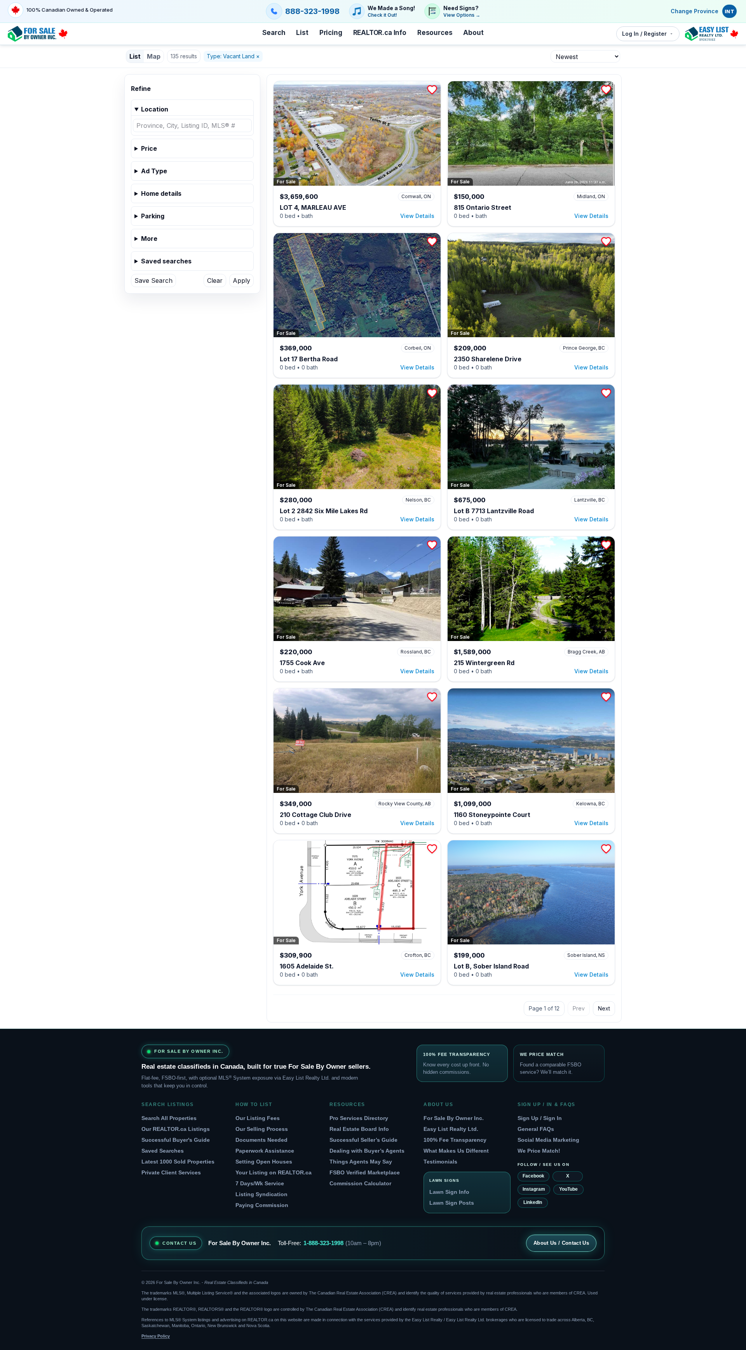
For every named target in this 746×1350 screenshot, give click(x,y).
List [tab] (135, 56)
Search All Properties (169, 1118)
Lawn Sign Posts (451, 1203)
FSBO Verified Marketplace (364, 1172)
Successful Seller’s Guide (363, 1140)
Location (154, 109)
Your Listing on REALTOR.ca (273, 1172)
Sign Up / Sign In (540, 1118)
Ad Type (154, 171)
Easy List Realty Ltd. (451, 1129)
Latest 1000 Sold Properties (177, 1161)
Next (604, 1008)
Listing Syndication (261, 1194)
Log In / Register (644, 33)
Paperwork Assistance (264, 1151)
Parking (152, 216)
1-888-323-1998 (323, 1243)
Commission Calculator (360, 1183)
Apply (241, 280)
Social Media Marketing (548, 1140)
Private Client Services (171, 1172)
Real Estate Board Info (359, 1129)
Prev (579, 1008)
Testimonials (440, 1161)
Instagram (534, 1189)
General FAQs (536, 1129)
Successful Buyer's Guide (175, 1140)
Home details (161, 193)
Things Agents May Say (360, 1161)
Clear (215, 280)
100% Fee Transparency (455, 1140)
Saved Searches (162, 1151)
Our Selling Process (261, 1129)
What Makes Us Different (456, 1151)
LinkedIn (532, 1202)
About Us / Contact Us (561, 1243)
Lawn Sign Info (449, 1192)
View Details (417, 216)
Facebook (533, 1176)
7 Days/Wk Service (259, 1183)
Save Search (153, 280)
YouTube (568, 1189)
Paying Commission (261, 1205)
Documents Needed (261, 1140)
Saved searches (166, 261)
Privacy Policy (155, 1336)
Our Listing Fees (257, 1118)
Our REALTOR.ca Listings (175, 1129)
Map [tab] (153, 56)
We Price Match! (539, 1151)
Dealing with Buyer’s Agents (366, 1151)
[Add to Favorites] (432, 89)
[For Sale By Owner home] (38, 34)
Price (149, 148)
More (149, 238)
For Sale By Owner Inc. (454, 1118)
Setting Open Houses (263, 1161)
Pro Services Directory (358, 1118)
